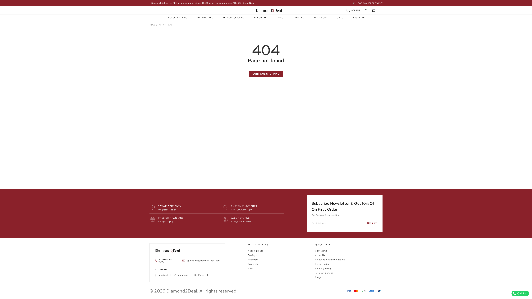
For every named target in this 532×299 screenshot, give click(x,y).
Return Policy (322, 264)
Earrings (252, 255)
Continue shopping (266, 73)
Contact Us (321, 250)
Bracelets (253, 264)
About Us (320, 255)
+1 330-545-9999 (165, 260)
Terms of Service (324, 272)
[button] (353, 10)
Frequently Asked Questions (330, 259)
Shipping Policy (323, 268)
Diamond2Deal (181, 291)
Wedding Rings (255, 250)
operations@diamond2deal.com (203, 261)
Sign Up (372, 223)
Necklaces (253, 259)
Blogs (318, 277)
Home (152, 25)
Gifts (250, 268)
